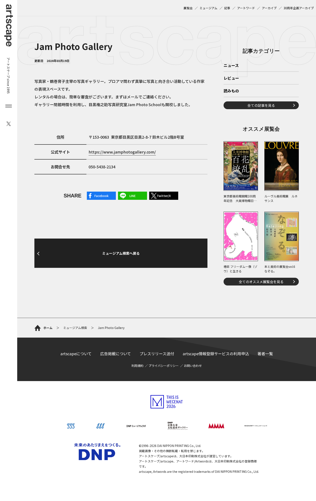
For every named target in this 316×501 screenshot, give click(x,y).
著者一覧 (265, 353)
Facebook (101, 196)
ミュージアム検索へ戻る (121, 253)
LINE (132, 196)
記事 (227, 8)
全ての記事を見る (261, 105)
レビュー (231, 78)
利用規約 (137, 365)
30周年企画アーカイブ (299, 8)
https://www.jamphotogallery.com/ (122, 152)
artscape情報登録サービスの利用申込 (216, 353)
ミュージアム (208, 8)
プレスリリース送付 (157, 353)
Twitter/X (164, 196)
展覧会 (188, 8)
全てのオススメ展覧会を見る (261, 281)
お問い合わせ (193, 365)
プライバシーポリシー (164, 365)
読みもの (231, 91)
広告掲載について (115, 353)
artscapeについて (76, 353)
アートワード (246, 8)
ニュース (231, 65)
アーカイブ (269, 8)
